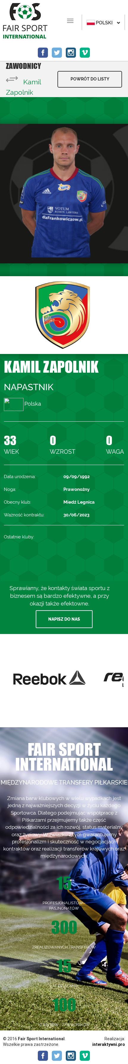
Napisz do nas (64, 619)
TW (57, 53)
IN (71, 53)
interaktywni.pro (108, 1044)
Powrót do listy (90, 79)
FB (43, 53)
